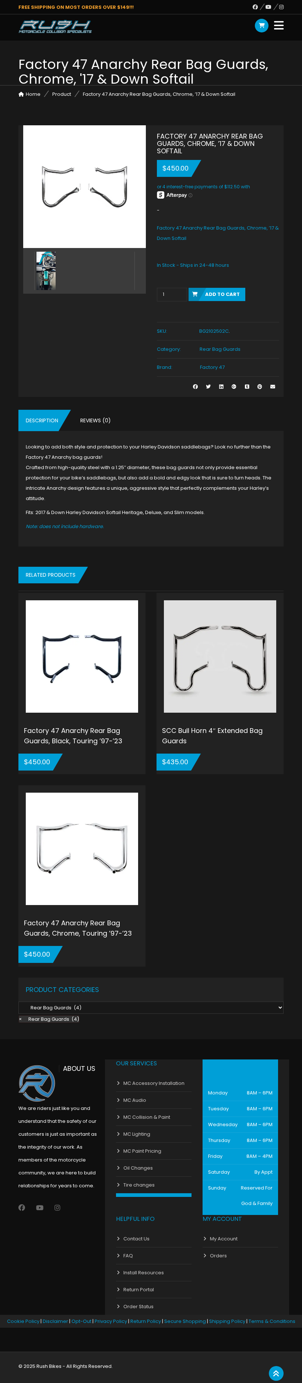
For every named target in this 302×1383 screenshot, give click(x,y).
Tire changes (139, 1184)
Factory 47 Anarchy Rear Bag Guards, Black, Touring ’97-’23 (73, 735)
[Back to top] (276, 1374)
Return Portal (138, 1289)
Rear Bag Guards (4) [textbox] (49, 1019)
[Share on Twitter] (208, 386)
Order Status (138, 1306)
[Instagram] (281, 7)
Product (61, 94)
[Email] (272, 386)
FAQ (128, 1255)
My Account (224, 1238)
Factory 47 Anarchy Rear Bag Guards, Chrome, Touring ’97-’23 (78, 928)
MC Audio (134, 1100)
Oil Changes (138, 1167)
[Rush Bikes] (55, 26)
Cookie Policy (23, 1321)
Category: (169, 349)
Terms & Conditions (272, 1321)
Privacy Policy (111, 1321)
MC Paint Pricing (142, 1151)
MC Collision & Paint (146, 1117)
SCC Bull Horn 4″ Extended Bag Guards (212, 735)
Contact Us (136, 1238)
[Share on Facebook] (195, 386)
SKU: (162, 331)
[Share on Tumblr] (246, 386)
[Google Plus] (234, 386)
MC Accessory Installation (154, 1083)
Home (33, 94)
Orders (218, 1255)
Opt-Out (81, 1321)
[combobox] (49, 1019)
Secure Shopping (185, 1321)
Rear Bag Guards (220, 349)
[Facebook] (259, 7)
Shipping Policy (227, 1321)
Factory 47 (212, 367)
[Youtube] (272, 7)
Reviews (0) (95, 420)
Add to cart (222, 294)
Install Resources (143, 1272)
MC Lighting (136, 1134)
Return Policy (145, 1321)
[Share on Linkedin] (221, 386)
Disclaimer (55, 1321)
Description (42, 420)
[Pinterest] (259, 386)
